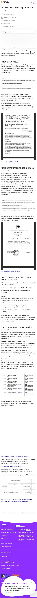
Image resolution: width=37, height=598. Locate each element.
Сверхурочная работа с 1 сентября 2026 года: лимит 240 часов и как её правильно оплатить (17, 588)
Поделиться (7, 23)
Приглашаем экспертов (8, 532)
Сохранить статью (8, 26)
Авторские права (6, 546)
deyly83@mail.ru (8, 562)
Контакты (4, 538)
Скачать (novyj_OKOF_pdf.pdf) (9, 162)
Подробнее (8, 592)
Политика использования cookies (26, 540)
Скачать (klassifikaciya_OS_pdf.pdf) (11, 271)
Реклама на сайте (7, 544)
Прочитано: (9, 20)
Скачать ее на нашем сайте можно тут (12, 466)
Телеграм (4, 535)
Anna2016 (11, 14)
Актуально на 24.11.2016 (10, 17)
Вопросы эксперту (7, 529)
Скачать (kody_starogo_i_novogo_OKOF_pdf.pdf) (14, 456)
